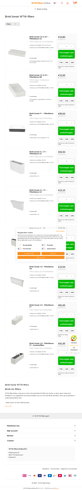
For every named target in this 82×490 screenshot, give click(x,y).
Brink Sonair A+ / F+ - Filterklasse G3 (38, 153)
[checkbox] (20, 245)
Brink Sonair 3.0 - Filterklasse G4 (42, 268)
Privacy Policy (55, 469)
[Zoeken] (62, 3)
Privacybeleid (60, 231)
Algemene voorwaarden (69, 469)
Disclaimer (45, 469)
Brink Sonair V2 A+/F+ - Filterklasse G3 (39, 38)
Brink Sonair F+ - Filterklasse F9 (41, 114)
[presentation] (21, 9)
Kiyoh (57, 488)
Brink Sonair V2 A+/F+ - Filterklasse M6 (39, 76)
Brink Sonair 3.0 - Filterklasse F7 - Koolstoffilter (42, 344)
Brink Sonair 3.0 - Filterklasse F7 (42, 306)
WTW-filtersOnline (44, 483)
